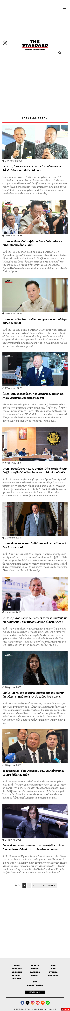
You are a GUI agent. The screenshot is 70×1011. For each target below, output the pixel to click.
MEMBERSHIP (35, 992)
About (35, 975)
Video (35, 969)
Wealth (35, 965)
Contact (53, 975)
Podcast (17, 969)
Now (53, 969)
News (17, 965)
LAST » (51, 885)
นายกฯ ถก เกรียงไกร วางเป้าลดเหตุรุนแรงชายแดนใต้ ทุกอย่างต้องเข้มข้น (34, 321)
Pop (53, 965)
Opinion (17, 972)
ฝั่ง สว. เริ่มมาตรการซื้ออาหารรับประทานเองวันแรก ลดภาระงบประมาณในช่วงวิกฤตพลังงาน (32, 395)
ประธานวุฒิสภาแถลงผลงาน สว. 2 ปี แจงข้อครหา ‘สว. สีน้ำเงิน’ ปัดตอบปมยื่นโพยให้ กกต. (32, 168)
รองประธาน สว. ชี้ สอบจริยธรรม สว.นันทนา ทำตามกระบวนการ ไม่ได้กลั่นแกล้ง (33, 772)
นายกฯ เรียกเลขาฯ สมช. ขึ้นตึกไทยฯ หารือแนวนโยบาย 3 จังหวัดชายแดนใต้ (34, 545)
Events (53, 972)
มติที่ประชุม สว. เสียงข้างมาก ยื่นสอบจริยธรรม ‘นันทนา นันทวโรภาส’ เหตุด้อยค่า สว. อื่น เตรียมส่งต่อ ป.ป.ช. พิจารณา (33, 694)
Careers (35, 972)
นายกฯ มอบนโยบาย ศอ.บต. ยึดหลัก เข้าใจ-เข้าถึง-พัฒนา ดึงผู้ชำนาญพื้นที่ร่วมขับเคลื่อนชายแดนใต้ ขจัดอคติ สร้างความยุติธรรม (34, 470)
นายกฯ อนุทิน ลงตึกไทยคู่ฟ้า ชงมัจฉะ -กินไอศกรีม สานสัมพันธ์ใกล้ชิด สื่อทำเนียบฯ (32, 243)
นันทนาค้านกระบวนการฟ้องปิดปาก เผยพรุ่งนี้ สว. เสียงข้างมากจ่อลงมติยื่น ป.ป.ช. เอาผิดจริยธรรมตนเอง (33, 847)
